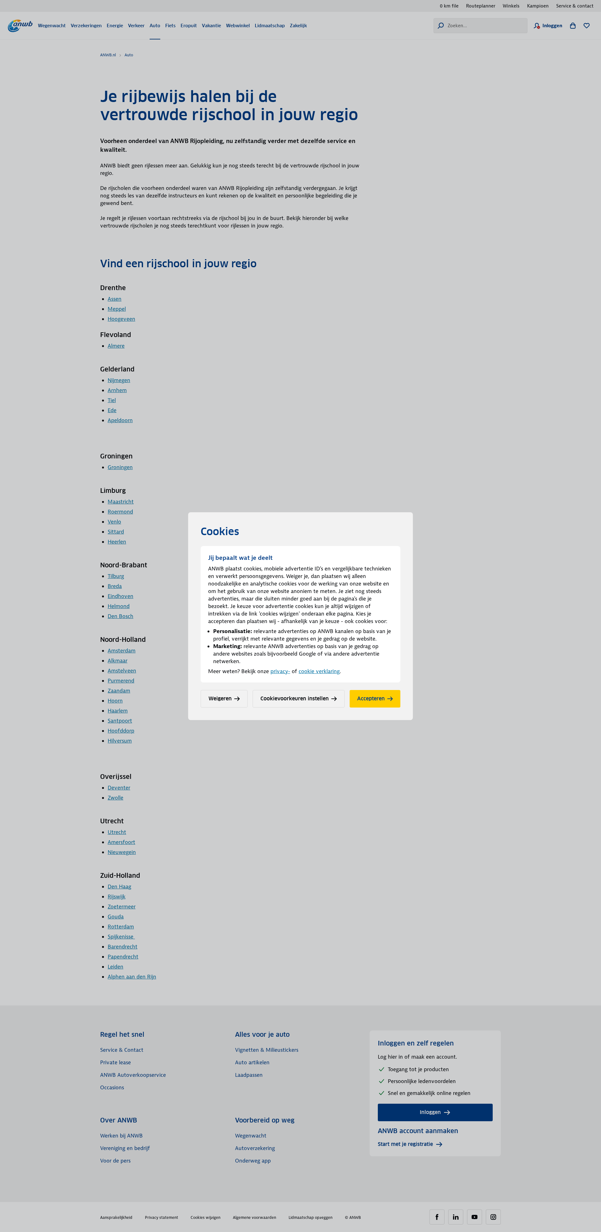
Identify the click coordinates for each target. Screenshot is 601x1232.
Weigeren (220, 698)
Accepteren (371, 698)
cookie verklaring (319, 671)
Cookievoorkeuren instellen (294, 698)
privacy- (280, 671)
